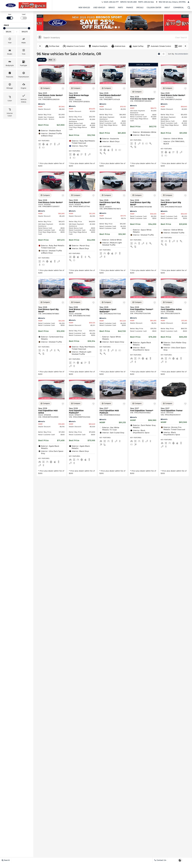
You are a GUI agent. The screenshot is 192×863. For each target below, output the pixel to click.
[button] (189, 7)
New (9, 14)
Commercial (178, 7)
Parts (120, 7)
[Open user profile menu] (188, 2)
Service (111, 7)
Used (23, 14)
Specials (139, 7)
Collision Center (154, 7)
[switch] (10, 16)
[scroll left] (40, 46)
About (167, 7)
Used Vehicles (99, 7)
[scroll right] (185, 46)
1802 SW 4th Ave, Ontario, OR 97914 (172, 2)
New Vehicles (84, 7)
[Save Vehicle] (63, 88)
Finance (129, 7)
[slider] (4, 28)
